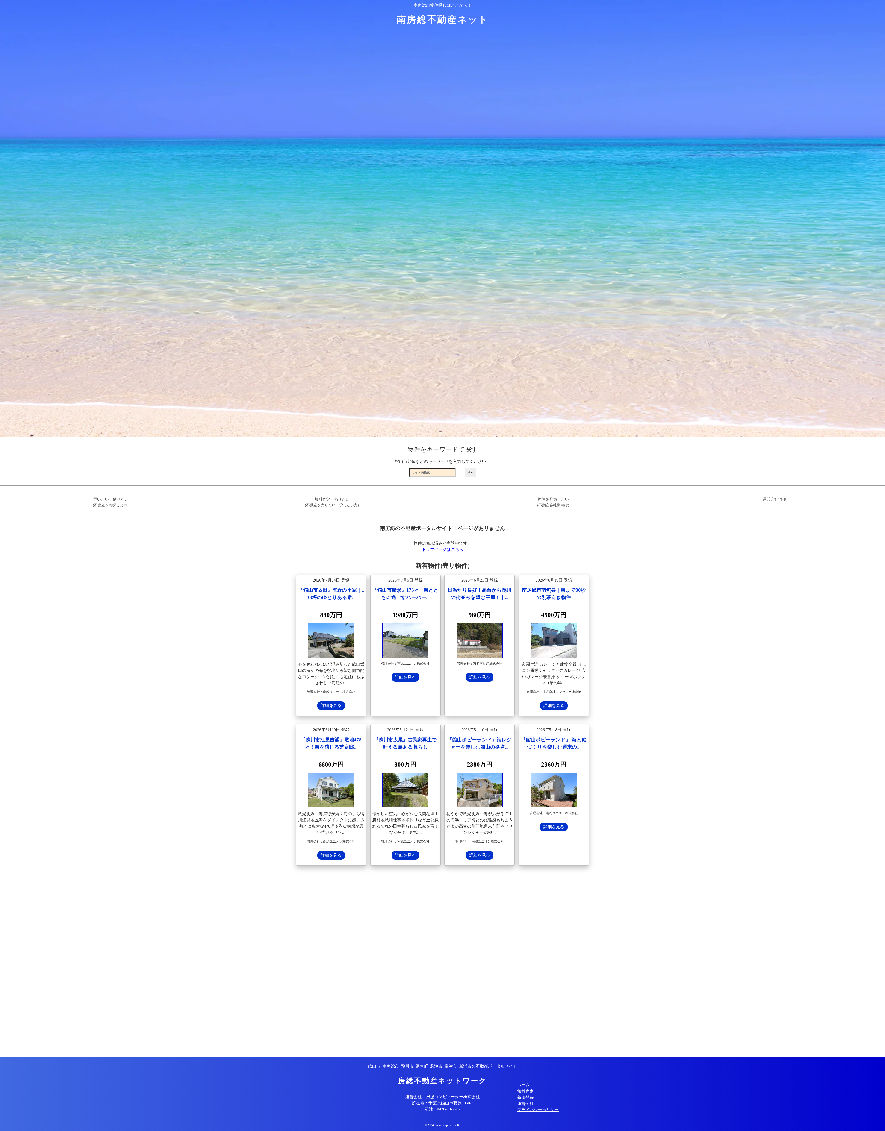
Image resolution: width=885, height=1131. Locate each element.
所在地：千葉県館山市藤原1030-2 (442, 1103)
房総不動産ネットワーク (442, 1081)
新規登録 (525, 1097)
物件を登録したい (553, 502)
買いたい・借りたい (110, 502)
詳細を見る (331, 705)
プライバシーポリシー (538, 1109)
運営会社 (525, 1103)
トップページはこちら (442, 549)
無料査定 (525, 1091)
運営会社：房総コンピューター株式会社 (442, 1096)
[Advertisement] (434, 962)
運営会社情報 (774, 499)
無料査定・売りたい (332, 502)
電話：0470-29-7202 (442, 1109)
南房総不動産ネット (443, 19)
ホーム (523, 1085)
